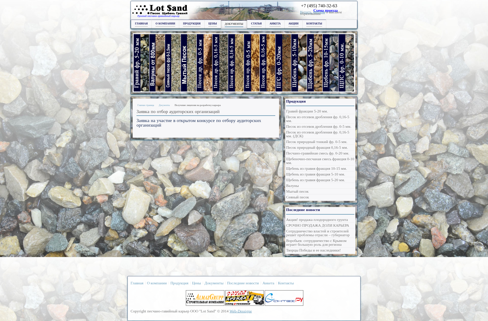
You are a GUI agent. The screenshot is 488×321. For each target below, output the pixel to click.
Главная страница (145, 105)
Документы (164, 105)
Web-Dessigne (241, 311)
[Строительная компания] (205, 304)
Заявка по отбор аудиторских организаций (178, 111)
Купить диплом (312, 12)
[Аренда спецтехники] (244, 304)
